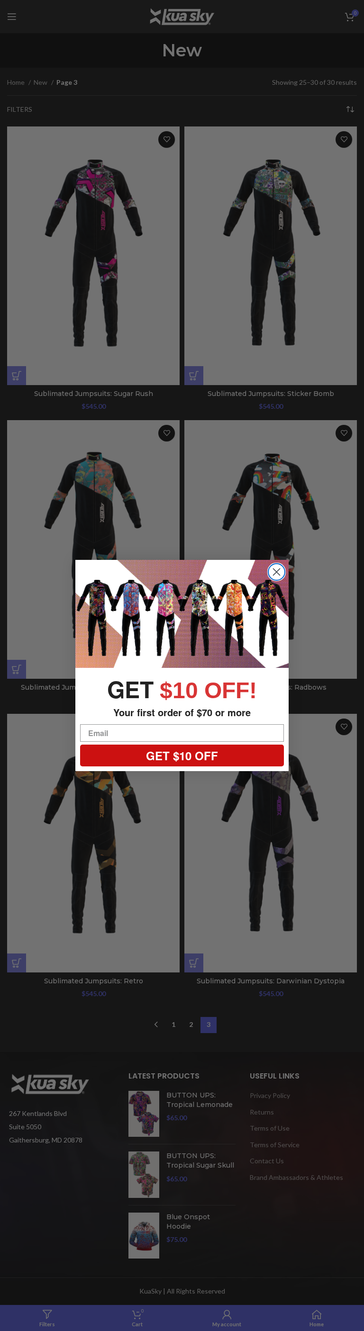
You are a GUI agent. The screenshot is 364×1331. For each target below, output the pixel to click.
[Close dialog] (276, 572)
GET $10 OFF (182, 755)
